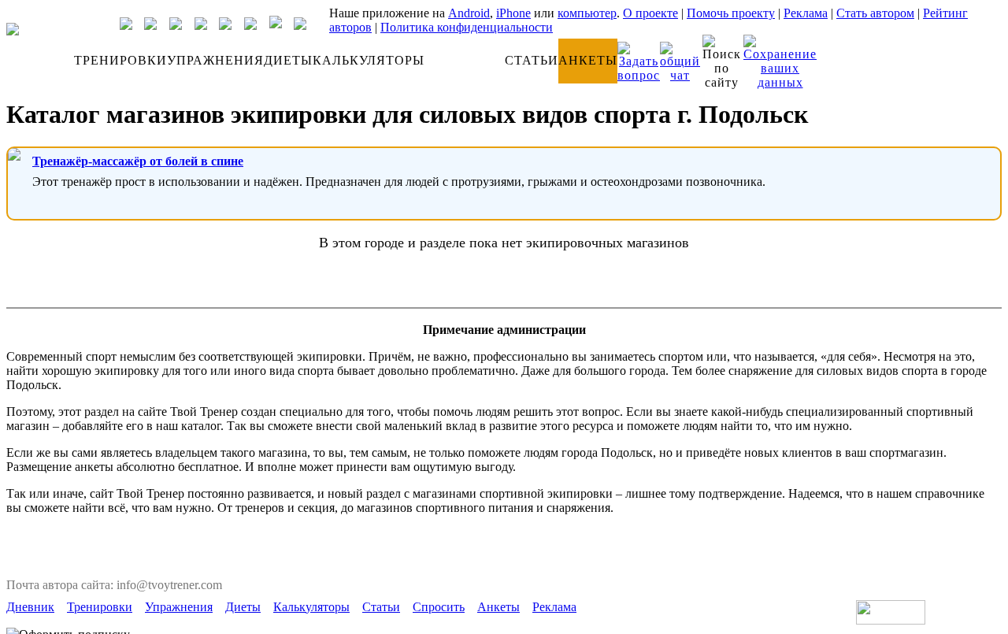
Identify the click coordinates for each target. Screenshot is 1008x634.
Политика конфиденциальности (466, 27)
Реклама (806, 13)
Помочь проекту (731, 13)
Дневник (30, 607)
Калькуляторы (311, 607)
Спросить (439, 607)
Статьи (381, 607)
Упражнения (179, 607)
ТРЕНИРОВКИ (120, 60)
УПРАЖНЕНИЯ (215, 60)
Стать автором (875, 13)
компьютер (587, 13)
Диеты (243, 607)
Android (469, 13)
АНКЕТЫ (587, 60)
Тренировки (99, 607)
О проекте (650, 13)
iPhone (513, 13)
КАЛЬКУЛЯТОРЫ (368, 60)
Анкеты (498, 607)
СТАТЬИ (531, 60)
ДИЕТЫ (288, 60)
